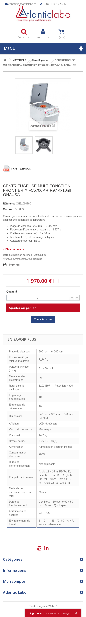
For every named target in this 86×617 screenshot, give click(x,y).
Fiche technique (21, 168)
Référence (9, 203)
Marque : (8, 209)
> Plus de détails (13, 249)
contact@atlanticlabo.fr (22, 4)
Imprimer (14, 264)
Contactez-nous (43, 319)
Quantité (11, 291)
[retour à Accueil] (5, 60)
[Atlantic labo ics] (43, 13)
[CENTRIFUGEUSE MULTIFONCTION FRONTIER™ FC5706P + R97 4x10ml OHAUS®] (24, 145)
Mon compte (14, 581)
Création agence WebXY (43, 606)
